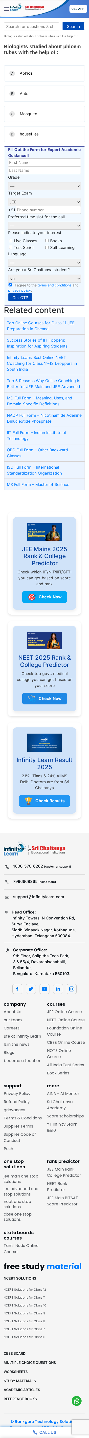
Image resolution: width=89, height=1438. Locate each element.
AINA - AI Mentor (63, 1093)
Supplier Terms (18, 1126)
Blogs (9, 1052)
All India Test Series (65, 1065)
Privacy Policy (17, 1093)
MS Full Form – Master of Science (38, 484)
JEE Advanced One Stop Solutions (21, 1191)
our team (13, 1020)
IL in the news (16, 1044)
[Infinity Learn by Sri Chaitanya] (34, 9)
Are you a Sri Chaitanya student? (39, 269)
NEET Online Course (66, 1020)
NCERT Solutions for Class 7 (24, 1329)
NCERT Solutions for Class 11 (24, 1297)
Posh (8, 1149)
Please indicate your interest (34, 232)
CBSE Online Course (66, 1042)
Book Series (58, 1073)
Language (17, 253)
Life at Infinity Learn (22, 1036)
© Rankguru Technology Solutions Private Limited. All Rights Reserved (44, 1424)
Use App (77, 9)
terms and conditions (54, 285)
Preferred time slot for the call (36, 216)
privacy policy (19, 290)
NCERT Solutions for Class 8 (24, 1321)
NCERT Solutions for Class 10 (25, 1305)
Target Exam (20, 193)
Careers (12, 1028)
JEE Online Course (64, 1012)
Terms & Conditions (23, 1118)
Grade (14, 177)
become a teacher (22, 1061)
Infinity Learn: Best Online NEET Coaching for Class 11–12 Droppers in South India (42, 363)
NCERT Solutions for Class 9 (24, 1313)
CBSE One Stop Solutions (18, 1216)
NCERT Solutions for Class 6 (24, 1337)
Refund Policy (17, 1102)
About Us (12, 1012)
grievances (14, 1110)
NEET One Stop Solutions (17, 1204)
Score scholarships (65, 1116)
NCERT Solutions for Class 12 (25, 1289)
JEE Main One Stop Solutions (21, 1178)
